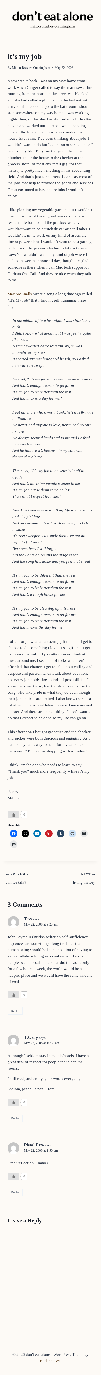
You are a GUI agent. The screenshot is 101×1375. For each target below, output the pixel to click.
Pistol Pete (34, 1145)
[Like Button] (13, 814)
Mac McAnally (20, 294)
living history (84, 879)
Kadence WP (50, 1361)
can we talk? (17, 879)
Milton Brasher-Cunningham (31, 68)
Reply (15, 1011)
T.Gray (31, 1037)
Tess (28, 918)
